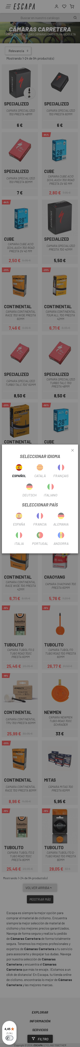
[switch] (9, 1038)
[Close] (72, 450)
